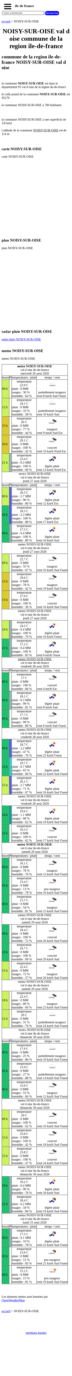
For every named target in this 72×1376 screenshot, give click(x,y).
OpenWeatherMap (13, 1300)
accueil (6, 21)
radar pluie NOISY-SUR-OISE (21, 339)
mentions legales (36, 1332)
